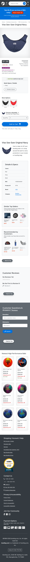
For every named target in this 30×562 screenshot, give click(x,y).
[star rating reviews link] (23, 60)
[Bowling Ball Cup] (15, 215)
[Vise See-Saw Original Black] (23, 243)
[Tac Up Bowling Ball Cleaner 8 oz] (15, 243)
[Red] (13, 103)
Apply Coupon (17, 12)
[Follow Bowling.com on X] (7, 514)
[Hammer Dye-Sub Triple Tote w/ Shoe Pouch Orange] (7, 243)
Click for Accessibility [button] (9, 503)
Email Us (7, 484)
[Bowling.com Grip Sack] (23, 215)
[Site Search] (24, 3)
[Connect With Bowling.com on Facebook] (5, 514)
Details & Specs (10, 89)
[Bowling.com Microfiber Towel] (7, 215)
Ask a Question (24, 65)
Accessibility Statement (9, 506)
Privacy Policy (7, 497)
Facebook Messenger (9, 490)
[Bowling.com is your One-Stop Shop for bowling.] (3, 3)
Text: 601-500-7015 (9, 487)
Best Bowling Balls (8, 452)
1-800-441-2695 (9, 479)
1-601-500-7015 (11, 481)
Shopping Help (7, 444)
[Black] (5, 103)
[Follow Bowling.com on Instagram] (10, 514)
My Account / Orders (9, 441)
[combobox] (16, 4)
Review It (7, 286)
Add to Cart (14, 124)
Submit (8, 331)
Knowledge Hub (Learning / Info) (11, 449)
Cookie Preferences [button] (8, 500)
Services (6, 446)
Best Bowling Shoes (8, 455)
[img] (19, 527)
